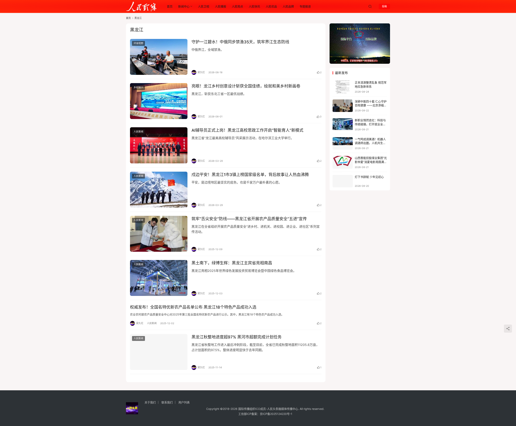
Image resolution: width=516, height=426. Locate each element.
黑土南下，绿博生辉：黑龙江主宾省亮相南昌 (231, 263)
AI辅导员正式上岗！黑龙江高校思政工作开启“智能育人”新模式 (247, 130)
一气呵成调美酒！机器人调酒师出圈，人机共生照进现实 (370, 143)
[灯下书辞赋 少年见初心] (343, 181)
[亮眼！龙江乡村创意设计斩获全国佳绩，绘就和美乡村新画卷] (158, 101)
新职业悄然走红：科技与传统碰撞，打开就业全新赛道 (370, 124)
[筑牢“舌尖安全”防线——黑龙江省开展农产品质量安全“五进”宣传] (158, 234)
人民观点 (237, 6)
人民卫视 (203, 6)
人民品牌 (288, 6)
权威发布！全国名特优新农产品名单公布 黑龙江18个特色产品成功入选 (193, 307)
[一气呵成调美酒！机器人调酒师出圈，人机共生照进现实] (343, 143)
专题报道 (305, 6)
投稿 (384, 6)
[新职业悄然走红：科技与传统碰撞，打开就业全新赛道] (343, 124)
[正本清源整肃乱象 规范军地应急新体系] (343, 86)
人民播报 (220, 6)
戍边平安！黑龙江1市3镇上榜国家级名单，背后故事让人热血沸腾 (250, 174)
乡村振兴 (138, 87)
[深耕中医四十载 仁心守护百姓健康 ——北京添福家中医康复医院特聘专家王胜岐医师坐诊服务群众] (343, 105)
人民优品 (271, 6)
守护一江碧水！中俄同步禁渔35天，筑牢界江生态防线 (240, 42)
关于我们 (150, 402)
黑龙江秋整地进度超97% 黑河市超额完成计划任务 (236, 337)
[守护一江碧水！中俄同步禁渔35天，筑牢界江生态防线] (158, 57)
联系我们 (167, 402)
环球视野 (138, 43)
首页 (170, 6)
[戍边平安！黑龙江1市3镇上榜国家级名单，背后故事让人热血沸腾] (158, 190)
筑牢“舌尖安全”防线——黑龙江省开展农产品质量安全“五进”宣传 (249, 218)
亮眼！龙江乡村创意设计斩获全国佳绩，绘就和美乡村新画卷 (245, 86)
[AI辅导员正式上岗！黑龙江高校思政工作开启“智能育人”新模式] (158, 145)
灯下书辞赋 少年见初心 (369, 177)
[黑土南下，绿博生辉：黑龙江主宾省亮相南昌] (158, 278)
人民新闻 (138, 131)
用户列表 (184, 402)
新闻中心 (183, 6)
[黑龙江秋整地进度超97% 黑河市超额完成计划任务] (158, 352)
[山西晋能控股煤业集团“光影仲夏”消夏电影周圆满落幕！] (343, 162)
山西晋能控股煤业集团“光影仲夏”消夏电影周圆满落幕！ (371, 161)
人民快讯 (254, 6)
